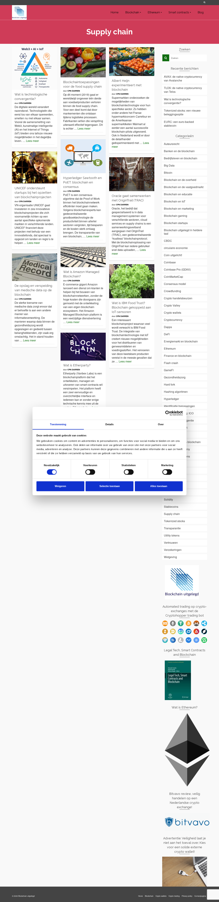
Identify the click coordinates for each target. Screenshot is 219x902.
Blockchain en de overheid (180, 180)
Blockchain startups (176, 223)
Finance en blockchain (177, 356)
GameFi (169, 370)
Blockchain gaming (175, 216)
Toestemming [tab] (58, 424)
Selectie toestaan (109, 486)
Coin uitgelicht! (173, 255)
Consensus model (175, 284)
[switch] (90, 472)
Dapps (168, 327)
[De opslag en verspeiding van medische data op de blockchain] (34, 267)
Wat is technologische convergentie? (177, 101)
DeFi (167, 334)
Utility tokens (171, 535)
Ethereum (170, 348)
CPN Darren (25, 103)
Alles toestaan (158, 486)
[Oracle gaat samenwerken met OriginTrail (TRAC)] (131, 174)
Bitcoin (168, 173)
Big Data (169, 165)
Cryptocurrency (173, 320)
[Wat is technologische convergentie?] (34, 68)
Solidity (168, 499)
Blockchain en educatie (178, 194)
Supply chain (172, 514)
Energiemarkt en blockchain (181, 341)
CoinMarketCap (173, 277)
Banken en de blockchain (179, 151)
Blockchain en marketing (179, 208)
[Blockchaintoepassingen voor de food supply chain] (83, 62)
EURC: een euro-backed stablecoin (179, 123)
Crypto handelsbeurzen (178, 298)
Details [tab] (109, 424)
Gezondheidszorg (174, 377)
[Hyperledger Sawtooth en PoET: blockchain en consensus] (83, 156)
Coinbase (170, 262)
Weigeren (60, 486)
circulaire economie (176, 248)
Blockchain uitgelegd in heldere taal (183, 231)
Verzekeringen (173, 550)
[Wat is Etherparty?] (83, 347)
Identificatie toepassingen (179, 406)
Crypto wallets (172, 313)
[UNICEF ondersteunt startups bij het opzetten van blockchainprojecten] (34, 167)
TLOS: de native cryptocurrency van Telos (183, 90)
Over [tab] (161, 424)
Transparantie (172, 528)
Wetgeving (170, 557)
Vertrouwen (171, 543)
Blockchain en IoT (174, 201)
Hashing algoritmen (176, 392)
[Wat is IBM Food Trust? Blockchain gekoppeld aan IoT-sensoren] (131, 281)
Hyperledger (171, 399)
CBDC (168, 241)
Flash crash (171, 363)
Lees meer (32, 141)
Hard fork (169, 384)
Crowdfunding (172, 291)
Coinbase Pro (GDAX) (177, 269)
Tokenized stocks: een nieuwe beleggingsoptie (182, 112)
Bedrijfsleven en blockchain (180, 158)
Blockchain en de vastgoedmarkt (183, 187)
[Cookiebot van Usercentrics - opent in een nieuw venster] (168, 413)
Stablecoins (171, 507)
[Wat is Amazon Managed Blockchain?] (83, 257)
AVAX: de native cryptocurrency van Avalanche (183, 78)
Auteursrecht (171, 144)
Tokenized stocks (174, 521)
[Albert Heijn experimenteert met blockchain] (131, 61)
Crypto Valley (172, 305)
